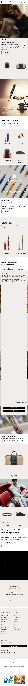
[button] (2, 68)
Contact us (3, 621)
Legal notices (4, 634)
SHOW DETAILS (20, 402)
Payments (16, 621)
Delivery (15, 619)
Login (15, 615)
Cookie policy (4, 631)
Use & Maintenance (5, 615)
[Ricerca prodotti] (4, 2)
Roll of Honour (4, 619)
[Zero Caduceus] (14, 97)
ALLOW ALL (14, 408)
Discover (7, 52)
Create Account (17, 617)
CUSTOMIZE (14, 410)
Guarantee (3, 617)
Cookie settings (4, 636)
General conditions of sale (6, 627)
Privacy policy (4, 629)
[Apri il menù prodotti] (1, 2)
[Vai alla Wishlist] (24, 2)
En (6, 2)
